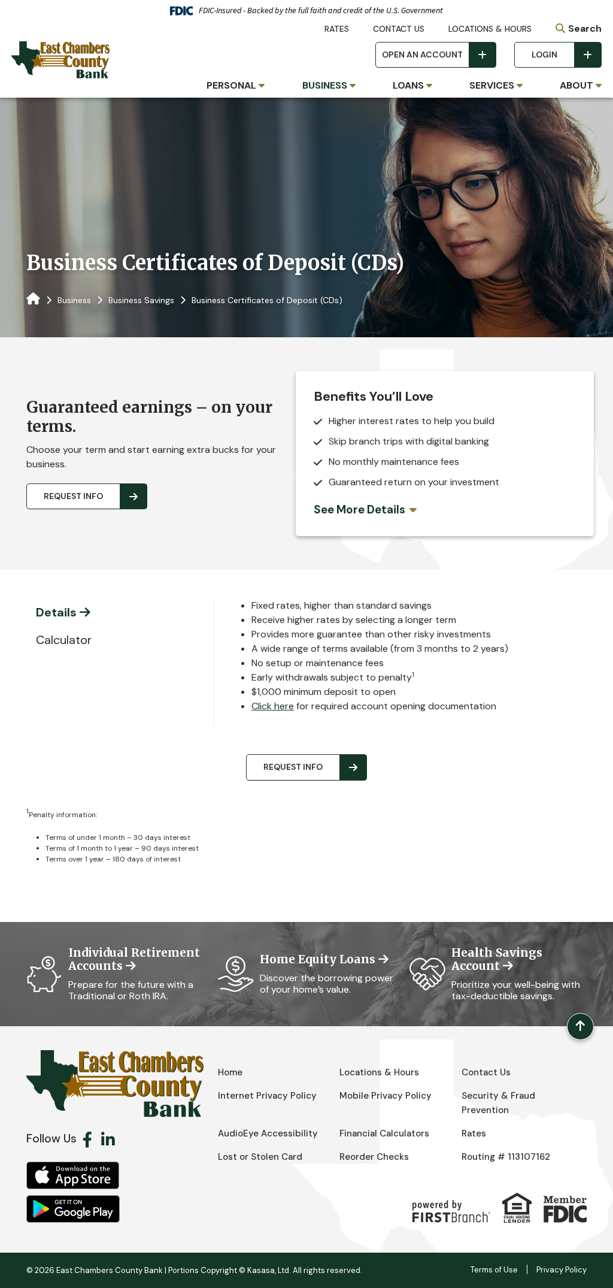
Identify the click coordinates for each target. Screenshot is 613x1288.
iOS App (73, 1175)
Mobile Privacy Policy (385, 1096)
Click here (272, 706)
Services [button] (491, 85)
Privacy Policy (561, 1270)
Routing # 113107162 (506, 1157)
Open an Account (422, 54)
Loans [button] (408, 85)
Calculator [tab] (64, 640)
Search (585, 28)
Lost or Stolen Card (260, 1157)
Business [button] (324, 85)
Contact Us (398, 28)
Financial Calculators (384, 1133)
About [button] (576, 85)
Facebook (87, 1139)
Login (544, 54)
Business (74, 300)
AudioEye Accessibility (268, 1133)
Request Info (73, 496)
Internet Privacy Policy (267, 1096)
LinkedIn (108, 1139)
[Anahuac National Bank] (60, 59)
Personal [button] (231, 85)
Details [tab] (56, 612)
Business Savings (141, 300)
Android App (73, 1209)
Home (230, 1072)
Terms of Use (494, 1270)
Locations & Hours (490, 28)
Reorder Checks (374, 1157)
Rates (336, 28)
